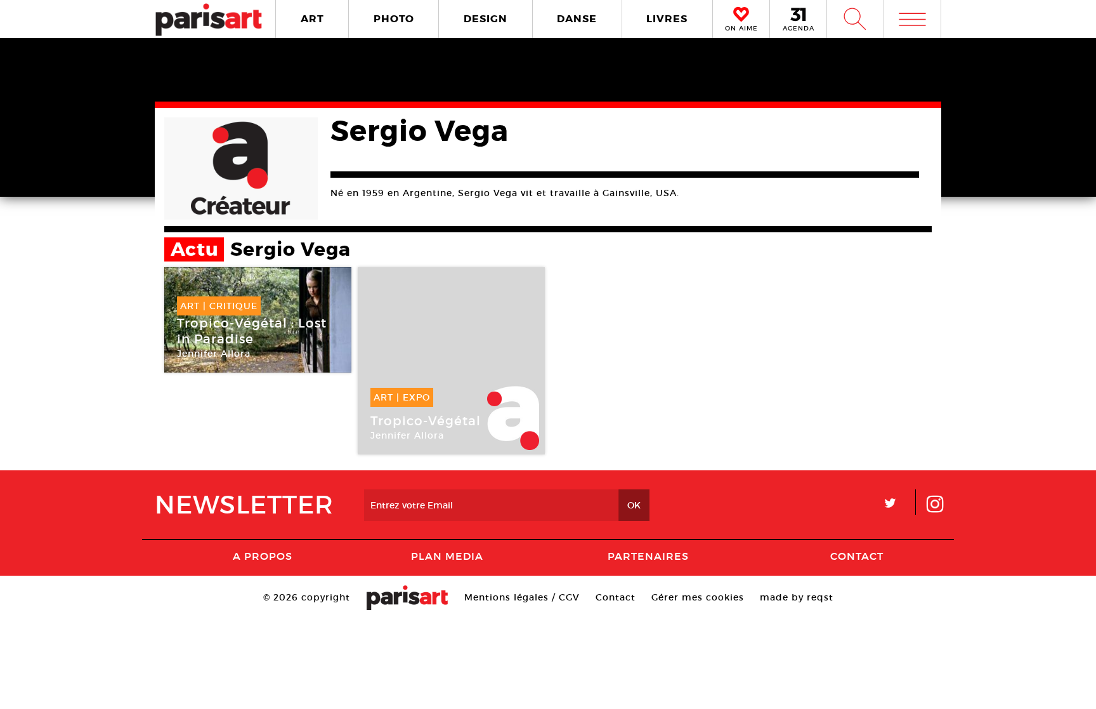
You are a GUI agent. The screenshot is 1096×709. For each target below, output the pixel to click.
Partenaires (648, 556)
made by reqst (796, 597)
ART (312, 18)
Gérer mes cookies (697, 597)
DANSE (577, 18)
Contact (857, 556)
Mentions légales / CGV (522, 597)
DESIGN (485, 18)
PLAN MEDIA (447, 556)
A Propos (262, 556)
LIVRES (667, 18)
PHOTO (394, 18)
